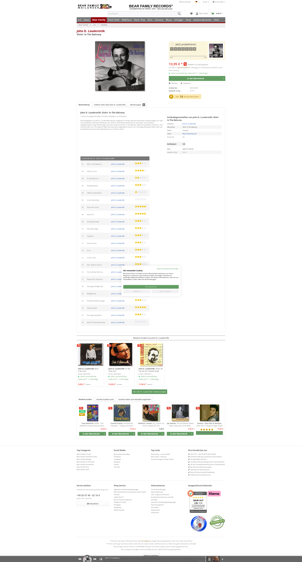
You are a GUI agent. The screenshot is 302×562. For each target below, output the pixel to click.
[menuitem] (144, 13)
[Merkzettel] (191, 13)
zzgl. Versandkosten (183, 68)
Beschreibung (84, 105)
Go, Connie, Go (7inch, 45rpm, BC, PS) (151, 424)
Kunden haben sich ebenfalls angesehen (135, 399)
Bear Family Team (83, 469)
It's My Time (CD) (119, 370)
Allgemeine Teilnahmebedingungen (126, 489)
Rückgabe (117, 505)
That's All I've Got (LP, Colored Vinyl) (151, 370)
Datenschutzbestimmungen (168, 269)
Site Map (154, 500)
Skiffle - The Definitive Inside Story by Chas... (92, 424)
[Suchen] (179, 13)
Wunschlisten (186, 2)
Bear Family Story (83, 467)
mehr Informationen (208, 432)
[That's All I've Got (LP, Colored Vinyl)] (151, 354)
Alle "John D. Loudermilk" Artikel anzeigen (149, 392)
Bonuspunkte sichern (191, 97)
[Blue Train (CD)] (90, 354)
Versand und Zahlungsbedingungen (163, 502)
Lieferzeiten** (119, 497)
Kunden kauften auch (105, 399)
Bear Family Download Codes (87, 457)
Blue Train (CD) (88, 370)
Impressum (155, 512)
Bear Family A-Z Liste (84, 454)
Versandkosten (146, 541)
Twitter (116, 464)
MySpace (117, 462)
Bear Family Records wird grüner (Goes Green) (130, 492)
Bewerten (187, 83)
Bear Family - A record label (160, 454)
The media (154, 507)
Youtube (117, 467)
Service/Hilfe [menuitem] (219, 2)
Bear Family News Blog (122, 454)
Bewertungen (137, 105)
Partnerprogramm (157, 505)
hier (194, 544)
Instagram (117, 459)
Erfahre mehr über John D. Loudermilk (110, 105)
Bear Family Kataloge (84, 459)
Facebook (117, 457)
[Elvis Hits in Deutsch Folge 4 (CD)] (209, 413)
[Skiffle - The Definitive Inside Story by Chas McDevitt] (92, 413)
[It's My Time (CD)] (120, 354)
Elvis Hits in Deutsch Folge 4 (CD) (209, 424)
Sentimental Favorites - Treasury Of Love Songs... (122, 424)
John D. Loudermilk (91, 31)
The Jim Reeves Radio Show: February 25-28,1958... (180, 424)
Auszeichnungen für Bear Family (162, 459)
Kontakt (117, 494)
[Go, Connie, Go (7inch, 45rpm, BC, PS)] (151, 413)
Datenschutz (155, 510)
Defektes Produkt (120, 502)
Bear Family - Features (158, 457)
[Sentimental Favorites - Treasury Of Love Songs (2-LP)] (121, 413)
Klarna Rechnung (157, 492)
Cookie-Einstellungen (158, 489)
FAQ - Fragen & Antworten (160, 494)
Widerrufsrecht (119, 510)
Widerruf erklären (151, 555)
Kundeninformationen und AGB (162, 497)
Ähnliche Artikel (85, 399)
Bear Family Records (189, 134)
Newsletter (118, 507)
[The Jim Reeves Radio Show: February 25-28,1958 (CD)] (180, 413)
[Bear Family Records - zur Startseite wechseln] (95, 6)
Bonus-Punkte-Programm (123, 500)
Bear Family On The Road (85, 462)
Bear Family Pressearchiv (85, 464)
